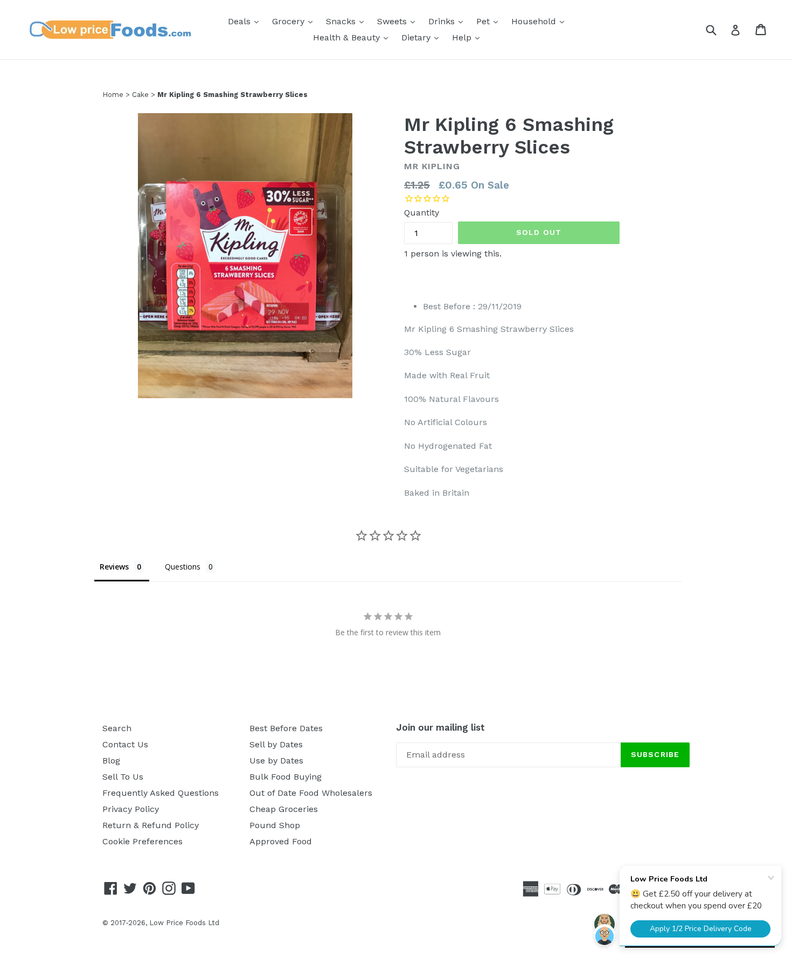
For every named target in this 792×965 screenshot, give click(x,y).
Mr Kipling (432, 166)
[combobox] (718, 29)
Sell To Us (122, 777)
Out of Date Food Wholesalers (310, 793)
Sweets (398, 21)
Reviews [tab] (114, 566)
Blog (111, 760)
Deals (246, 21)
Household (540, 21)
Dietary (422, 37)
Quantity (421, 212)
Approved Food (280, 841)
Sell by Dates (276, 744)
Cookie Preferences (142, 841)
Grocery (295, 21)
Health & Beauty (353, 37)
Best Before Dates (286, 728)
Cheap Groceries (283, 809)
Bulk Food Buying (285, 777)
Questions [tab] (182, 566)
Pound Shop (274, 825)
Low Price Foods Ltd (184, 923)
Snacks (347, 21)
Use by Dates (276, 760)
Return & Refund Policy (150, 825)
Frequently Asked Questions (160, 793)
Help (468, 37)
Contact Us (125, 744)
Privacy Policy (130, 809)
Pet (489, 21)
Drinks (448, 21)
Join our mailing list (440, 727)
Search (116, 728)
